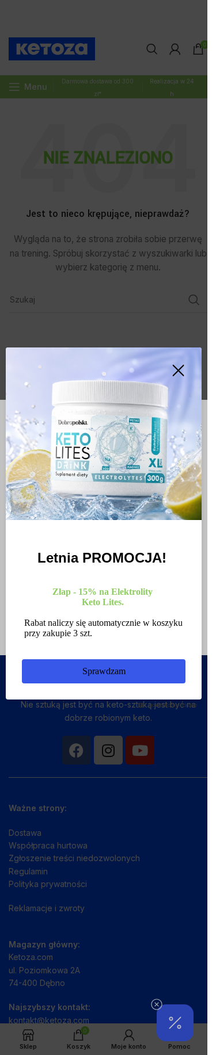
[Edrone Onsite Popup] (103, 527)
